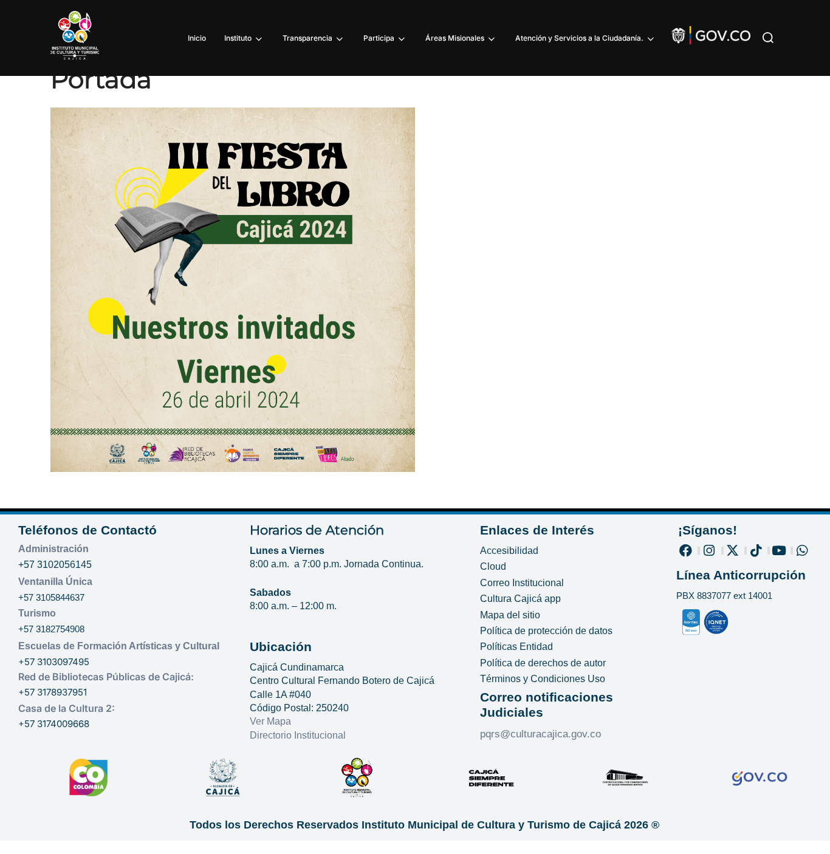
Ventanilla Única (55, 581)
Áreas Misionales (454, 38)
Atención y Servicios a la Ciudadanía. (579, 38)
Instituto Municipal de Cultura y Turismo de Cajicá (491, 825)
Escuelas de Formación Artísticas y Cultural (118, 646)
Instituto (238, 38)
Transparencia (307, 38)
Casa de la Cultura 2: (66, 708)
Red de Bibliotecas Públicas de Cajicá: (106, 677)
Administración (53, 549)
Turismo (37, 613)
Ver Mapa (270, 721)
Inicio (197, 38)
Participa (378, 38)
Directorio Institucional (299, 735)
